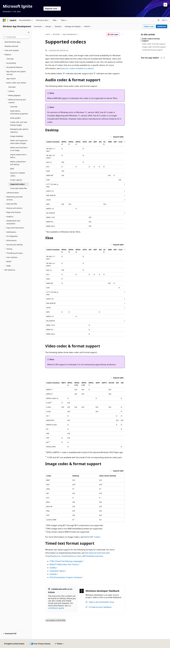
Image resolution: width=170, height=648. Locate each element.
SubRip (53, 567)
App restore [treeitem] (11, 78)
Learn (48, 34)
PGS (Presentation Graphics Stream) (65, 577)
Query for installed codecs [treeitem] (17, 174)
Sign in (164, 20)
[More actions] (123, 34)
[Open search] (158, 20)
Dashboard (161, 26)
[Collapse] (29, 32)
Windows (56, 34)
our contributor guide (59, 606)
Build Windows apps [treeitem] (12, 42)
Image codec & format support (154, 47)
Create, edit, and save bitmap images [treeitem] (18, 123)
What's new (149, 26)
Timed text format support (152, 50)
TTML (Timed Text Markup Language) (66, 561)
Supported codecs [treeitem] (17, 184)
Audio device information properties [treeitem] (19, 112)
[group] (85, 183)
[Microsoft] (4, 20)
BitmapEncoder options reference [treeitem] (19, 130)
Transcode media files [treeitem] (18, 188)
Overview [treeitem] (10, 59)
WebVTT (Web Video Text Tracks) (64, 564)
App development (70, 34)
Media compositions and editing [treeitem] (18, 163)
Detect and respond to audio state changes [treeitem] (19, 141)
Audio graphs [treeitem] (15, 118)
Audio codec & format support (151, 40)
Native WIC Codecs (92, 537)
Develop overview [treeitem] (11, 46)
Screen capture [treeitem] (16, 180)
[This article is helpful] (161, 57)
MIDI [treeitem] (12, 169)
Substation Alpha (57, 571)
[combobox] (16, 37)
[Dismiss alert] (165, 4)
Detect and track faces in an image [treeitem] (18, 149)
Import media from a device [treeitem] (18, 156)
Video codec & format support (153, 44)
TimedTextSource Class (71, 556)
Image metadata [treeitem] (16, 136)
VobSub (53, 574)
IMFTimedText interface (92, 556)
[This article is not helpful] (164, 57)
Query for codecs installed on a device (76, 68)
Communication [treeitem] (12, 192)
